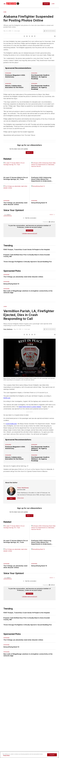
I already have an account (29, 233)
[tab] (7, 215)
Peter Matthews (8, 329)
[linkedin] (27, 36)
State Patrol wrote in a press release (30, 406)
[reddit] (32, 36)
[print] (55, 36)
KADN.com (6, 398)
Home (4, 12)
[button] (4, 4)
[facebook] (24, 36)
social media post (11, 423)
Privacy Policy (6, 755)
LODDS (5, 306)
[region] (29, 218)
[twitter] (29, 36)
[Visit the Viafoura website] (52, 221)
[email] (34, 36)
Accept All (52, 754)
